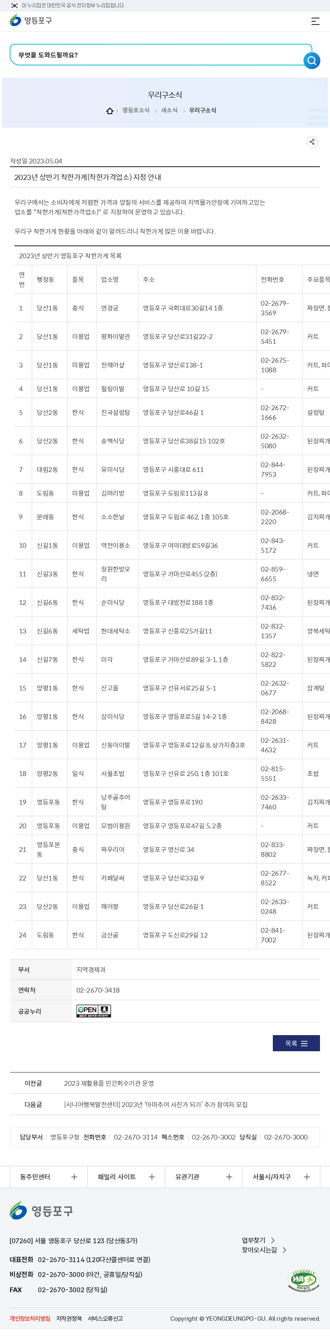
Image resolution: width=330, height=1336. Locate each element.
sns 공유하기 (312, 142)
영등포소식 (136, 110)
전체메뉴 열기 (315, 21)
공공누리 (29, 1011)
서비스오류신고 (105, 1318)
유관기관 (187, 1177)
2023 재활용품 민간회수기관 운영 (109, 1083)
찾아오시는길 (259, 1250)
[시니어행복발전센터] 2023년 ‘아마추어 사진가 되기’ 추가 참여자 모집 (156, 1104)
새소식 (169, 110)
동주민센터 (35, 1177)
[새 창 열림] (303, 1281)
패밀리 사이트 (117, 1177)
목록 (291, 1043)
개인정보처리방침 (30, 1318)
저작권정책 (69, 1318)
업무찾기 (253, 1240)
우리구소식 (203, 110)
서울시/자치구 (272, 1177)
